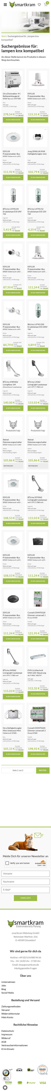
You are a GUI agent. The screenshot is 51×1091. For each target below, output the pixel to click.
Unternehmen (8, 982)
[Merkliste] (39, 4)
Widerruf (5, 1038)
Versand (20, 115)
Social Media (7, 992)
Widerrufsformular (10, 1013)
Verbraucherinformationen (14, 1045)
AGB (3, 1041)
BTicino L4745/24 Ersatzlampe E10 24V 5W (12, 211)
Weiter (43, 770)
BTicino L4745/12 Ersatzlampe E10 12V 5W (37, 211)
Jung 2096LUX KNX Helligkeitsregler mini (37, 152)
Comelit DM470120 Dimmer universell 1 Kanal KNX (37, 615)
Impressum (6, 1034)
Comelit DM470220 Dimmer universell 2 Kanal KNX (37, 730)
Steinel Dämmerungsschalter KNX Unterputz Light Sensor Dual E (12, 443)
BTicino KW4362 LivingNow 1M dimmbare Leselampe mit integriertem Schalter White (12, 387)
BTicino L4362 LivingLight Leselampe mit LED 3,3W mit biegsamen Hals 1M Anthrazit (37, 387)
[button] (5, 1087)
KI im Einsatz (7, 1049)
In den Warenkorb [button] (13, 120)
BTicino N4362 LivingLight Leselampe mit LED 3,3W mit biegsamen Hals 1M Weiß (12, 675)
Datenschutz (7, 1030)
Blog (3, 989)
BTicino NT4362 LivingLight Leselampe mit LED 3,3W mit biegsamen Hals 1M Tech (37, 502)
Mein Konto (7, 1017)
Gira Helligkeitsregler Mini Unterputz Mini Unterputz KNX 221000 (12, 732)
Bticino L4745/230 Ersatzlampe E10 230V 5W (37, 327)
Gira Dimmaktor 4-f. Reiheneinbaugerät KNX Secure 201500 (12, 96)
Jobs (3, 985)
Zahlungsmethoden (11, 1006)
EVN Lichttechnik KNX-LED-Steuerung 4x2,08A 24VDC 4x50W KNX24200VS (37, 674)
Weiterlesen (8, 466)
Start (3, 36)
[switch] (5, 1078)
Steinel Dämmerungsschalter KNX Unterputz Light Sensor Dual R (37, 443)
